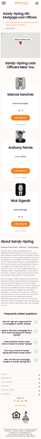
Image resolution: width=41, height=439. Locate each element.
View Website (20, 118)
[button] (4, 3)
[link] (20, 3)
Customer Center (7, 390)
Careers (4, 374)
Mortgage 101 (6, 378)
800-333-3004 (20, 405)
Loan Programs (7, 382)
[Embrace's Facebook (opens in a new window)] (14, 401)
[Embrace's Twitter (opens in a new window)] (26, 401)
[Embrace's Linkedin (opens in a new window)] (22, 401)
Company (4, 386)
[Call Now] (37, 3)
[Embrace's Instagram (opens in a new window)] (18, 401)
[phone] (37, 3)
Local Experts (6, 394)
